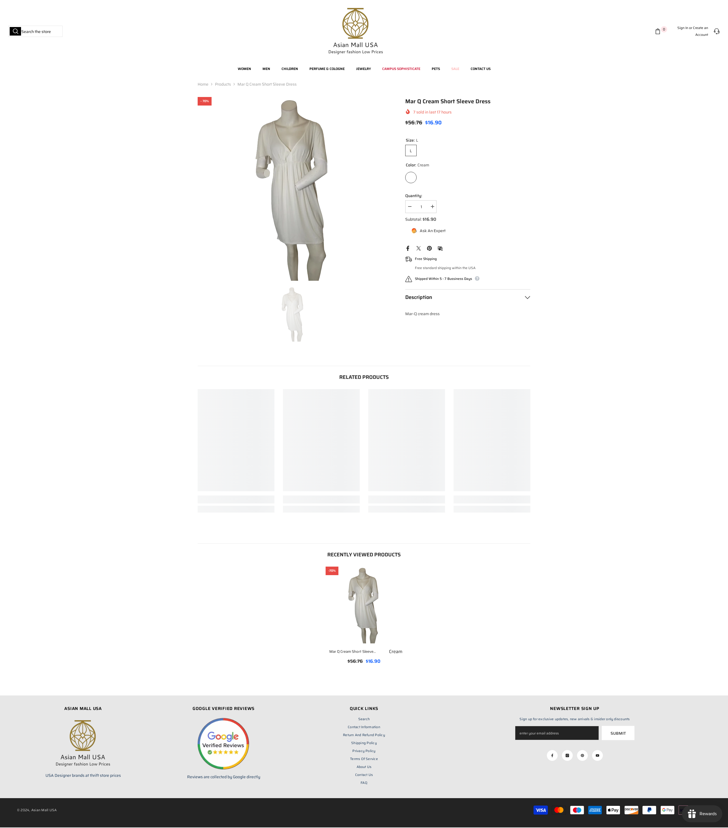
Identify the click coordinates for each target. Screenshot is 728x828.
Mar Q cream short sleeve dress (365, 652)
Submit (618, 733)
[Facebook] (407, 248)
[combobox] (36, 31)
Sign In (682, 27)
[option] (293, 189)
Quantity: (413, 196)
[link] (236, 499)
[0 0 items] (659, 31)
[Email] (440, 248)
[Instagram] (567, 755)
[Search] (36, 31)
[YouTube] (597, 755)
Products (223, 84)
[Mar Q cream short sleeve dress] (364, 605)
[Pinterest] (429, 248)
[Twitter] (418, 248)
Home (203, 84)
